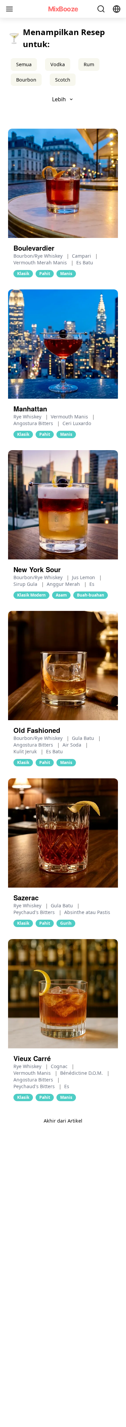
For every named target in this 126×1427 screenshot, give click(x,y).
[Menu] (9, 9)
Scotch (62, 80)
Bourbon (26, 80)
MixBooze (63, 9)
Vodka (57, 64)
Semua (24, 64)
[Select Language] (116, 9)
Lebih (59, 99)
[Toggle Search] (101, 9)
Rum (89, 64)
